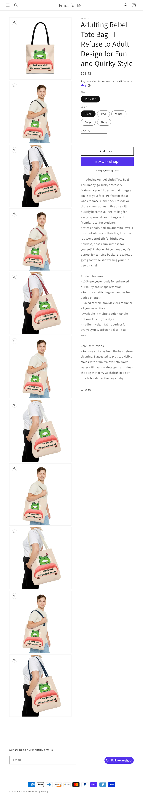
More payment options (107, 170)
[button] (8, 5)
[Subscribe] (72, 760)
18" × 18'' (90, 99)
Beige (88, 122)
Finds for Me (23, 791)
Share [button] (88, 389)
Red (103, 114)
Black (88, 114)
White (119, 114)
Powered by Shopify (38, 791)
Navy (104, 122)
